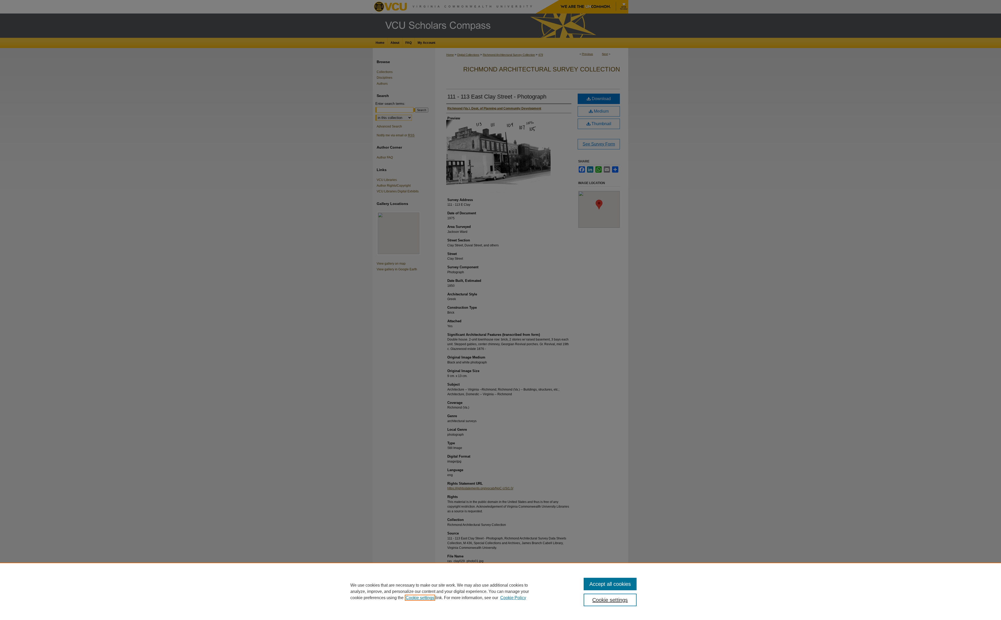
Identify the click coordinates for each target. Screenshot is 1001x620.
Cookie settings (420, 597)
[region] (500, 591)
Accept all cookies (610, 584)
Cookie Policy (513, 597)
